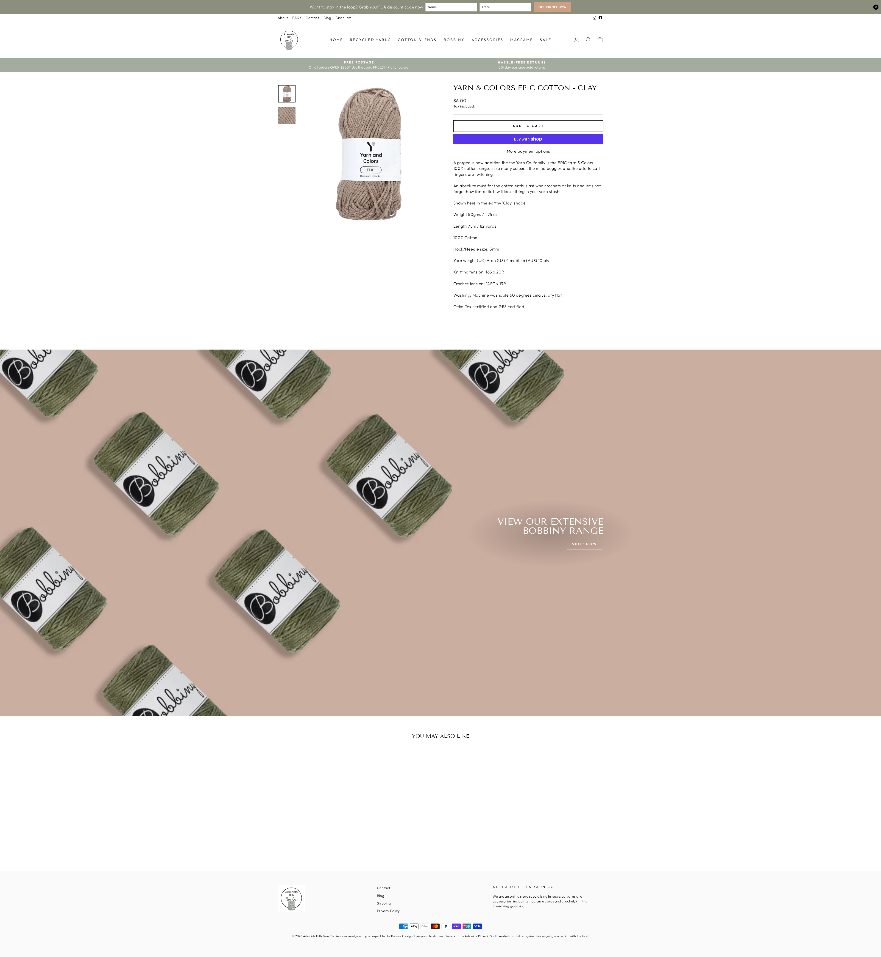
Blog (327, 18)
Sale (546, 39)
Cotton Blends (417, 39)
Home (336, 39)
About (283, 18)
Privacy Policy (388, 911)
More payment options (528, 151)
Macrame (521, 39)
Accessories (487, 39)
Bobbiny (454, 39)
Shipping (384, 903)
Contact (312, 18)
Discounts (343, 18)
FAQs (296, 18)
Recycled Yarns (370, 39)
